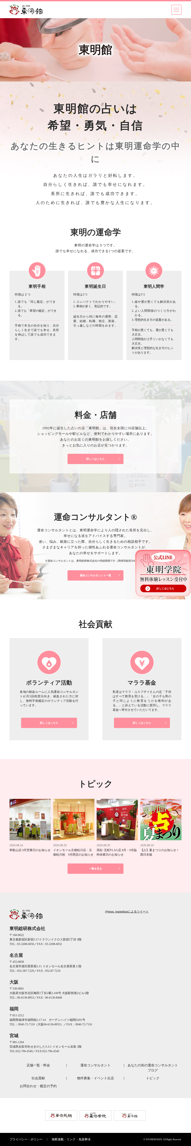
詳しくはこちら (95, 459)
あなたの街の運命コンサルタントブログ (153, 1067)
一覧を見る (95, 868)
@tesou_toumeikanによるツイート (127, 911)
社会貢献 (38, 1078)
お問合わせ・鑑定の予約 (38, 1086)
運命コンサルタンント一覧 (95, 575)
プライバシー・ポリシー (26, 1139)
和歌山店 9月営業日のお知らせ (30, 850)
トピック (152, 1078)
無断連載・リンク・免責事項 (71, 1139)
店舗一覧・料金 (38, 1065)
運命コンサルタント (95, 1065)
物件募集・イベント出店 (95, 1078)
